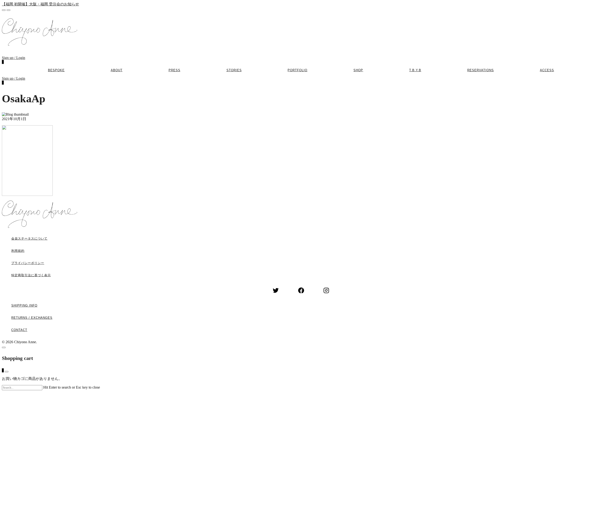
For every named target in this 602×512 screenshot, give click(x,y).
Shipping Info (24, 305)
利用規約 (17, 250)
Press (174, 70)
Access (547, 70)
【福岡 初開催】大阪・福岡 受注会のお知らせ (40, 4)
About (117, 70)
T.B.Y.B (415, 70)
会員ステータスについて (29, 238)
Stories (234, 70)
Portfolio (297, 70)
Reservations (480, 70)
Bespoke (56, 70)
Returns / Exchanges (31, 317)
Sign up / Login (13, 58)
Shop (358, 70)
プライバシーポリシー (27, 263)
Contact (19, 330)
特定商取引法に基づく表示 (31, 275)
